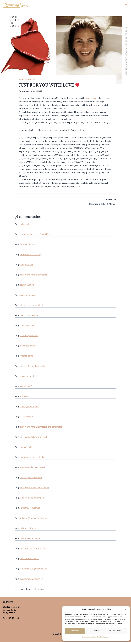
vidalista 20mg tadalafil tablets (34, 518)
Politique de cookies (89, 637)
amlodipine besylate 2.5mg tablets (35, 234)
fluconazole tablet (28, 244)
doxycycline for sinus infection (33, 275)
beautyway (26, 91)
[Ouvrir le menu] (125, 5)
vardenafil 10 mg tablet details (33, 569)
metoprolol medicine (29, 315)
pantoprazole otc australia (32, 457)
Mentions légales (103, 637)
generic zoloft (26, 386)
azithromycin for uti (29, 336)
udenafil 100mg (27, 447)
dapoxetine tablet (28, 295)
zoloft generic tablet (29, 407)
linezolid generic (27, 356)
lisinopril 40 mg (26, 265)
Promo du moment (27, 80)
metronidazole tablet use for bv (34, 549)
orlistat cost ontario (29, 528)
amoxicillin (24, 397)
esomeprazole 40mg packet (32, 467)
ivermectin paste (27, 326)
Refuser (96, 631)
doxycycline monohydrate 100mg (34, 488)
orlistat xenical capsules (30, 538)
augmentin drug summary (31, 579)
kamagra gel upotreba (30, 508)
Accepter (75, 631)
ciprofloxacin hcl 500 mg (31, 255)
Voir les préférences (117, 631)
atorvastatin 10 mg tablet (31, 305)
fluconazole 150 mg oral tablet (33, 437)
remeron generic (27, 346)
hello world (25, 224)
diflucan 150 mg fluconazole (32, 366)
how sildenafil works (29, 559)
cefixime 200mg (27, 285)
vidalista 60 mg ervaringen (32, 498)
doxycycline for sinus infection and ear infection (41, 427)
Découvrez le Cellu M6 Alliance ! (102, 202)
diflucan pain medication (31, 478)
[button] (126, 609)
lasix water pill (26, 417)
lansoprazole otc (27, 376)
